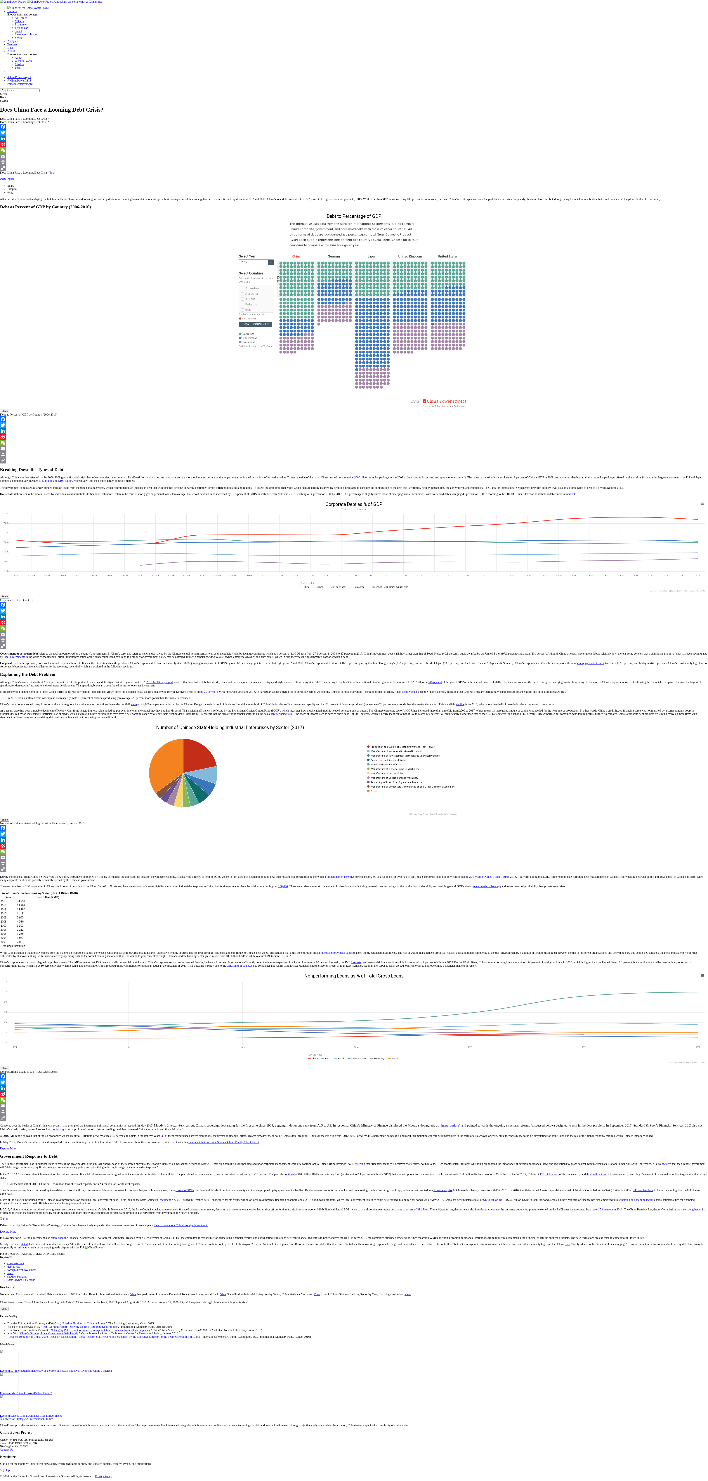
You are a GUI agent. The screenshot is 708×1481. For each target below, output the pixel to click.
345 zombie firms (643, 1190)
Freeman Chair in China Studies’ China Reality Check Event (223, 1142)
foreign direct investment (21, 1269)
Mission (19, 64)
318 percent (435, 682)
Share (4, 411)
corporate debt (15, 1263)
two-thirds (257, 477)
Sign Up (5, 1470)
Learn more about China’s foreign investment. (181, 1225)
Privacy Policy (103, 1476)
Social (18, 31)
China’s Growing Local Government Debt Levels (49, 1333)
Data (10, 47)
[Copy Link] (354, 168)
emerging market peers (590, 663)
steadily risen (409, 691)
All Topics (21, 17)
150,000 (283, 886)
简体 (3, 179)
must (567, 1244)
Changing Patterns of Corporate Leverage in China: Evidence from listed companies (101, 1330)
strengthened (694, 1209)
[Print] (354, 162)
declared (666, 1163)
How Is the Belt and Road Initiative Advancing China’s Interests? (76, 1370)
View (133, 1294)
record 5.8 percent (602, 1209)
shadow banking (17, 1276)
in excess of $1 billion (415, 1209)
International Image (26, 34)
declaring (58, 1129)
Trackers (12, 44)
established (57, 1237)
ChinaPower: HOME (38, 7)
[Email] (354, 156)
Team (18, 67)
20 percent (210, 691)
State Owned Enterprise (21, 1279)
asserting (360, 1163)
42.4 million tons (596, 1174)
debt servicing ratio (281, 713)
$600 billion (361, 477)
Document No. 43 (169, 1199)
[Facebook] (354, 127)
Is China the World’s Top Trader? (32, 1393)
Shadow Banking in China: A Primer (84, 1323)
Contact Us (6, 1449)
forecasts (356, 962)
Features (12, 11)
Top (51, 172)
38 (162, 1135)
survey (135, 704)
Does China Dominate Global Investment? (37, 1415)
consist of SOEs (185, 1190)
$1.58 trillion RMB (494, 1199)
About (11, 51)
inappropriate (450, 1125)
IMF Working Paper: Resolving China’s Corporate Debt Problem (80, 1326)
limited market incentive (341, 876)
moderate (570, 494)
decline (460, 704)
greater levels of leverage (486, 886)
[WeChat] (354, 150)
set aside (19, 1247)
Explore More (8, 1148)
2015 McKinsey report (159, 682)
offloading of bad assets (240, 965)
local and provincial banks (337, 952)
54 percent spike (442, 1190)
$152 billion (46, 480)
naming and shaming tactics (637, 1199)
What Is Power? (24, 61)
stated (24, 1244)
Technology (22, 27)
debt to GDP (14, 1266)
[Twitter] (354, 133)
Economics (21, 24)
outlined (290, 1174)
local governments (14, 656)
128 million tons (549, 1174)
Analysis (12, 41)
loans (10, 1273)
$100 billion (65, 480)
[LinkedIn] (354, 138)
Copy (4, 1308)
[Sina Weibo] (354, 144)
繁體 (11, 179)
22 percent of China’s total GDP (487, 876)
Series (18, 37)
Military (19, 21)
